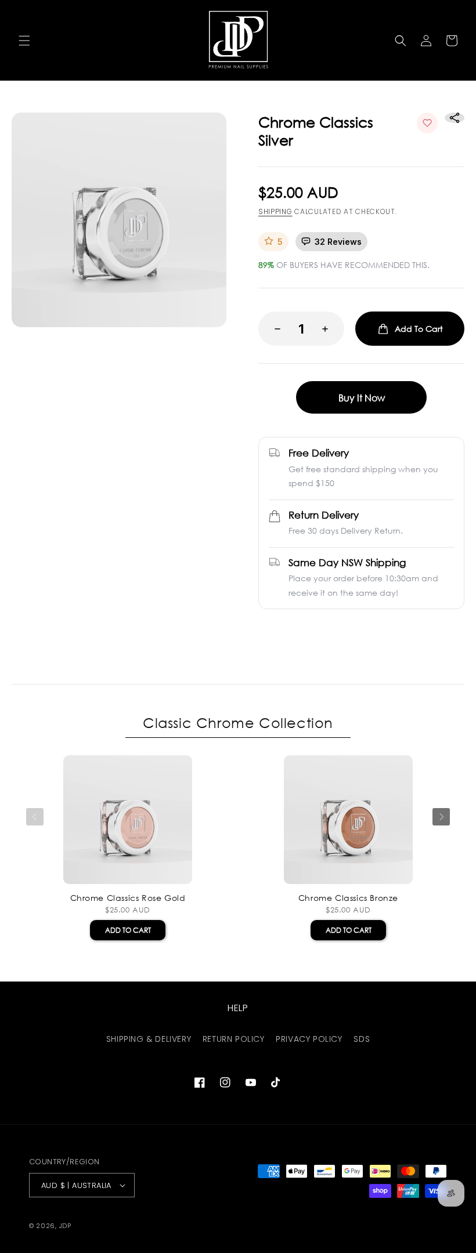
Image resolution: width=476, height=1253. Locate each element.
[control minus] (274, 329)
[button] (24, 40)
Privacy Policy (309, 1039)
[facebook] (279, 622)
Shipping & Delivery (148, 1039)
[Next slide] (441, 816)
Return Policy (234, 1039)
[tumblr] (395, 622)
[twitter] (308, 622)
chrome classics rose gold (128, 898)
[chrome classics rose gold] (127, 819)
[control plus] (328, 329)
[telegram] (366, 622)
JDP (65, 1225)
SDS (362, 1039)
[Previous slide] (35, 816)
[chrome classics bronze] (348, 819)
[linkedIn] (337, 622)
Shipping (275, 211)
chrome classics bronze (348, 898)
